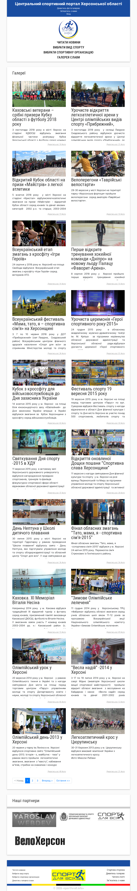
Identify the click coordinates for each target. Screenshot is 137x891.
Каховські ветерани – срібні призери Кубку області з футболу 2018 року (34, 117)
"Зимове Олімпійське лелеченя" (91, 600)
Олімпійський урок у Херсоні (32, 670)
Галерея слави (68, 57)
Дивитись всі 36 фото (57, 562)
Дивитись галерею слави (23, 880)
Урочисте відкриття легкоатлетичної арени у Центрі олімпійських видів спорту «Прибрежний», (96, 117)
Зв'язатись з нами (68, 11)
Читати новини (68, 42)
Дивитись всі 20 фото (115, 493)
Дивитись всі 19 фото (57, 214)
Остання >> (63, 780)
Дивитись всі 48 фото (57, 771)
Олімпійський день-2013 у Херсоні (37, 740)
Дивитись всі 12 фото (115, 702)
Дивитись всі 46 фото (57, 702)
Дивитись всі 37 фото (57, 493)
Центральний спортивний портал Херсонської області (68, 3)
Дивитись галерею (115, 873)
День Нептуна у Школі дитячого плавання (33, 530)
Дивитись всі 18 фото (57, 144)
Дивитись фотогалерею (68, 8)
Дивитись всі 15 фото (115, 284)
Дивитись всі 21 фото (115, 144)
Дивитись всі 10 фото (115, 214)
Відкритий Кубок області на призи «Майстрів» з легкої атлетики (38, 184)
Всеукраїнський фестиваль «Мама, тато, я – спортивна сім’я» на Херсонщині (38, 323)
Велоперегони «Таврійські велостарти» (96, 182)
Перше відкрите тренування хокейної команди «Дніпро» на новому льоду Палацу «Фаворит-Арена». (92, 259)
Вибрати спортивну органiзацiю (68, 52)
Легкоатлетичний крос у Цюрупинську (94, 740)
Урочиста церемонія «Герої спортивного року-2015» (97, 321)
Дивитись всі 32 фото (115, 423)
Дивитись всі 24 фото (57, 353)
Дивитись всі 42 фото (57, 423)
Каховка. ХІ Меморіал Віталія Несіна (33, 600)
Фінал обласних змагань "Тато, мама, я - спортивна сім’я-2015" (96, 533)
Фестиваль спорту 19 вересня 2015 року (91, 391)
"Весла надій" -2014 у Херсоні (91, 670)
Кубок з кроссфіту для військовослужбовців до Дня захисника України (36, 393)
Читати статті (118, 876)
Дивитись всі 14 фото (57, 284)
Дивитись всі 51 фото (115, 353)
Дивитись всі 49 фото (115, 632)
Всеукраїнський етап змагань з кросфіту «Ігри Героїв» (36, 254)
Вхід (69, 14)
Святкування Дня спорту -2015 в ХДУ (36, 461)
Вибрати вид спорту (68, 47)
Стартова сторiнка (116, 870)
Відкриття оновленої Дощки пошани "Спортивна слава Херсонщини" (97, 463)
